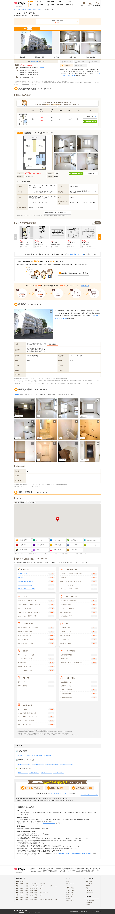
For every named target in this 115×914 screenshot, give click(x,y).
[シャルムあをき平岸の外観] (36, 42)
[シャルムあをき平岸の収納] (24, 451)
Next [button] (99, 237)
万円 (26, 65)
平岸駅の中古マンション (38, 764)
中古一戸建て (70, 890)
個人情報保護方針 (74, 911)
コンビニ (57, 540)
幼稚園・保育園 (57, 545)
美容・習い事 (57, 549)
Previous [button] (15, 237)
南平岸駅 (30, 72)
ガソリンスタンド (91, 545)
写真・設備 (73, 57)
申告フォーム (25, 84)
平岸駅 (29, 70)
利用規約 (88, 886)
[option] (26, 237)
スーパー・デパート (41, 540)
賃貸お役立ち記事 (90, 900)
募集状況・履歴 (39, 57)
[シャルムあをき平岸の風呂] (68, 429)
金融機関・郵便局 (91, 540)
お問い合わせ (89, 890)
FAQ (87, 888)
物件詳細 (56, 57)
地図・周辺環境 (91, 57)
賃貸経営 (69, 898)
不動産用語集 (89, 902)
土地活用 (69, 896)
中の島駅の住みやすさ (58, 773)
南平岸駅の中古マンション (51, 764)
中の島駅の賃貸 (47, 755)
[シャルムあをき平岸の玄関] (46, 451)
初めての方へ (89, 881)
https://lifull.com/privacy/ (49, 823)
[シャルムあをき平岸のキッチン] (91, 48)
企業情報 (98, 911)
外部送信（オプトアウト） (87, 911)
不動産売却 (60, 5)
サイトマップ (89, 883)
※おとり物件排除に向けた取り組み (89, 795)
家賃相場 (88, 904)
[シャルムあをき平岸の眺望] (70, 48)
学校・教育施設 (40, 545)
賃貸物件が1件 (35, 61)
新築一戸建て (70, 888)
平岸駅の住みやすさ (34, 773)
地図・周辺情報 (53, 344)
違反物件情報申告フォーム (76, 254)
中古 (42, 5)
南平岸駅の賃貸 (38, 755)
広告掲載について (90, 892)
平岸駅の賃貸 (29, 755)
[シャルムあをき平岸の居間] (70, 36)
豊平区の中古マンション (24, 764)
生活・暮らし (40, 549)
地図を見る (42, 67)
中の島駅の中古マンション (66, 764)
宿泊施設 (74, 549)
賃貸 (31, 5)
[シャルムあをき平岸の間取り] (34, 152)
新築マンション (71, 883)
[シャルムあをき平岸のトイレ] (90, 429)
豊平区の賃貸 (21, 755)
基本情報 (23, 57)
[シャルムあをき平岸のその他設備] (68, 451)
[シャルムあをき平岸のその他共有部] (24, 408)
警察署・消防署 (23, 549)
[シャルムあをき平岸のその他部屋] (91, 36)
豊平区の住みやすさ (23, 773)
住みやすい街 (69, 5)
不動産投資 (70, 894)
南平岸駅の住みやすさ (46, 773)
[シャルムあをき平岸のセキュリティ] (90, 451)
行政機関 (74, 545)
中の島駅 (30, 74)
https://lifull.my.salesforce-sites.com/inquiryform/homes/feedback (74, 853)
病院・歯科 (23, 545)
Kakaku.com (21, 912)
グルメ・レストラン (23, 540)
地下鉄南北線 (23, 70)
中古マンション (71, 886)
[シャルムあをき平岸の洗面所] (46, 429)
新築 (36, 5)
